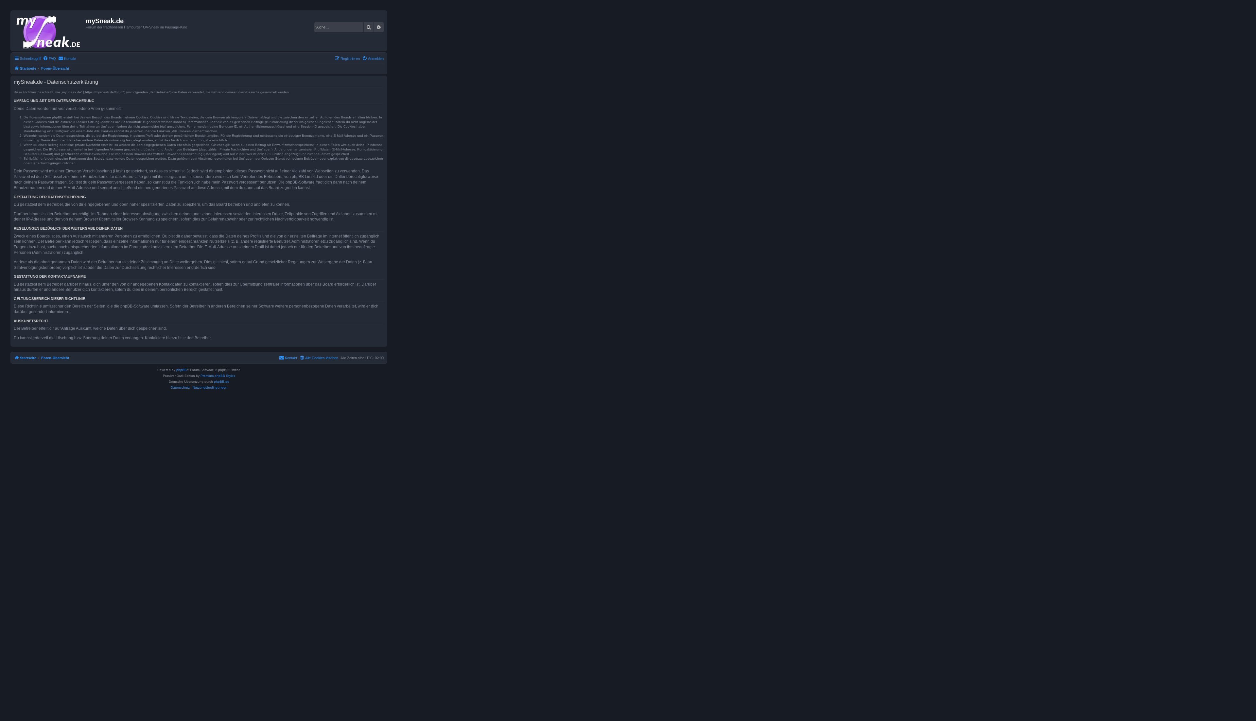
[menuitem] (49, 58)
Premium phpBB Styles (218, 376)
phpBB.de (221, 381)
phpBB (181, 370)
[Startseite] (49, 30)
